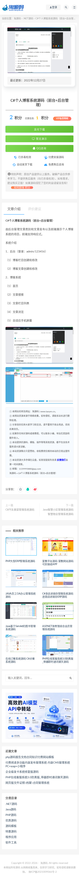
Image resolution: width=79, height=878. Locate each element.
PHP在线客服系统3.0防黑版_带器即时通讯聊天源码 (37, 777)
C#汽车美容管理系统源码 (20, 510)
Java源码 (11, 809)
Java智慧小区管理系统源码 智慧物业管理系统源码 (58, 512)
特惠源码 (11, 831)
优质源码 (11, 820)
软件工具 (11, 842)
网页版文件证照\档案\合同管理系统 (27, 783)
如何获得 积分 (22, 187)
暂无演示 (41, 139)
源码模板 (11, 826)
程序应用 (11, 837)
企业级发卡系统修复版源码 (22, 772)
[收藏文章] (20, 489)
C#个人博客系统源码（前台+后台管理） (37, 473)
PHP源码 (11, 815)
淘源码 (17, 18)
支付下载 (39, 129)
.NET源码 (28, 18)
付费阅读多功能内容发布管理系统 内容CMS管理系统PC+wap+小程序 (38, 764)
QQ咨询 (40, 148)
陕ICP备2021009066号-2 (43, 872)
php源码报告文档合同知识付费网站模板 (30, 757)
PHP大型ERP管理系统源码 (20, 561)
